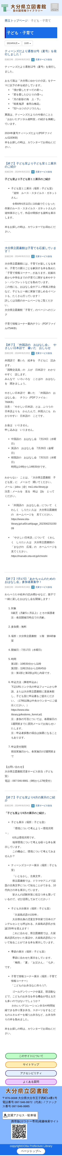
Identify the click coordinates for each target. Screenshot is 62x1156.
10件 (27, 43)
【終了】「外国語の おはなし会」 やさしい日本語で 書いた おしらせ (30, 346)
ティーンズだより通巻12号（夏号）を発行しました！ (31, 53)
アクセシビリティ (31, 1073)
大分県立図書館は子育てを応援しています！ (30, 249)
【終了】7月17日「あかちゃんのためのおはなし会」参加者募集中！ (30, 580)
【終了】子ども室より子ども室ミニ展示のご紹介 (30, 165)
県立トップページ (16, 20)
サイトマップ (31, 1064)
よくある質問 (31, 1081)
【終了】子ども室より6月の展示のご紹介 (30, 799)
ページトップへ (31, 1151)
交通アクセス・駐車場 (21, 1115)
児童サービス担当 (43, 59)
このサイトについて (31, 1055)
